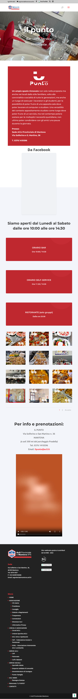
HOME (11, 597)
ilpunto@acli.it (42, 449)
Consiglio (15, 609)
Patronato (15, 656)
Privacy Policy (47, 565)
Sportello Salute (17, 665)
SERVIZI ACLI (13, 651)
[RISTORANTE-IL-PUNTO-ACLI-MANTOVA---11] (39, 402)
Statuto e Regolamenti (20, 612)
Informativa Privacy (19, 625)
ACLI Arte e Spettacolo (20, 637)
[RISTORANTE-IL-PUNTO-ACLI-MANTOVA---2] (39, 345)
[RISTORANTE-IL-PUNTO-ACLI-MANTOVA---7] (16, 383)
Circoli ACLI (16, 630)
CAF (13, 653)
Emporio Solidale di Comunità (22, 668)
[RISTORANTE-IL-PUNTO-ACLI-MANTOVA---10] (16, 402)
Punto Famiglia (17, 675)
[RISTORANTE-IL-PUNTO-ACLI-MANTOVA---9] (62, 383)
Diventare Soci (17, 622)
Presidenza (16, 606)
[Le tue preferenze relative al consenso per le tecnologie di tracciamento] (74, 695)
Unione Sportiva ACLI (19, 634)
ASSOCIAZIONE (14, 600)
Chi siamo (15, 603)
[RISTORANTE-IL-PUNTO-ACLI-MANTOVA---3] (62, 345)
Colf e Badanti (17, 660)
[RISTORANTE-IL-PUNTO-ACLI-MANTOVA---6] (62, 364)
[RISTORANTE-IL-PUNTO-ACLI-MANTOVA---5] (39, 364)
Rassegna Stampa (18, 680)
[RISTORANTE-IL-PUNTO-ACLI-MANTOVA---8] (39, 383)
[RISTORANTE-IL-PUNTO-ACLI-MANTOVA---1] (16, 345)
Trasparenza (16, 615)
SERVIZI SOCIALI (15, 663)
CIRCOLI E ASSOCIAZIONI (18, 628)
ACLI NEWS (13, 678)
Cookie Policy (47, 569)
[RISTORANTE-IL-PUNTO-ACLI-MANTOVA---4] (16, 364)
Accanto (68, 410)
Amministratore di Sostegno (22, 671)
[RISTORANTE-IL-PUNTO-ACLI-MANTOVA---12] (62, 402)
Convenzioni (16, 619)
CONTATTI (12, 686)
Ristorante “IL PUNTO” (17, 683)
